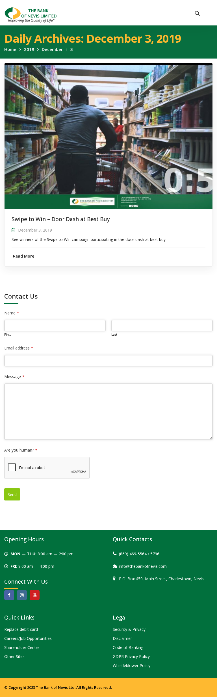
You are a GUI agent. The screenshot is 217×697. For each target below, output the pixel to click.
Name (11, 313)
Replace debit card (21, 629)
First (7, 334)
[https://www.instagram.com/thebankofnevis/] (22, 595)
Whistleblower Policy (131, 665)
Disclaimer (122, 638)
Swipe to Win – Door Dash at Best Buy (61, 219)
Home (10, 49)
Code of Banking (128, 647)
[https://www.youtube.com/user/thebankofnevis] (35, 595)
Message (14, 376)
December (52, 49)
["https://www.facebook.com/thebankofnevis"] (9, 595)
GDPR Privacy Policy (131, 656)
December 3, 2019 (35, 230)
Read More (23, 256)
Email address (18, 348)
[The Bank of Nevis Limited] (30, 14)
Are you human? (20, 450)
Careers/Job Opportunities (28, 638)
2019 (29, 49)
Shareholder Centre (22, 647)
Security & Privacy (129, 629)
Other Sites (14, 656)
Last (114, 334)
